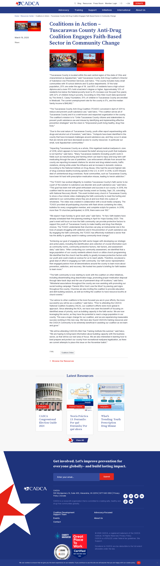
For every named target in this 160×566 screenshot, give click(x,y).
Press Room (98, 3)
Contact (57, 522)
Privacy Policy (125, 536)
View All (80, 440)
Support (92, 10)
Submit (107, 476)
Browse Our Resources (63, 361)
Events (56, 518)
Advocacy (63, 10)
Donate (139, 3)
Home (17, 16)
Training (79, 10)
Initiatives (107, 10)
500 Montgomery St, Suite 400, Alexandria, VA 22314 (75, 493)
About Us (140, 10)
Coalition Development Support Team (63, 513)
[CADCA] (27, 3)
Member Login (111, 3)
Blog (79, 3)
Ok (139, 562)
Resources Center (27, 16)
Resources (87, 3)
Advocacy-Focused (103, 512)
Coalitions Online (68, 353)
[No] (157, 563)
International (123, 10)
